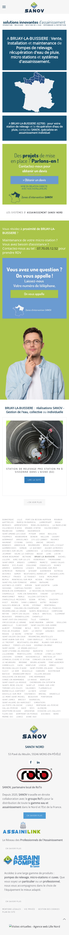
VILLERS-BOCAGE (42, 674)
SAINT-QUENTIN (42, 585)
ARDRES (6, 568)
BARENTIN (38, 651)
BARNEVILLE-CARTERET (13, 691)
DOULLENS (62, 622)
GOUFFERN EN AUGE (11, 711)
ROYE (37, 628)
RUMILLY (6, 577)
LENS (48, 554)
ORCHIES (51, 542)
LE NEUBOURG (9, 662)
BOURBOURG (34, 545)
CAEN (20, 665)
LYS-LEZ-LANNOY (39, 539)
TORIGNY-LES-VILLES (12, 688)
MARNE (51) (7, 717)
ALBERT (6, 628)
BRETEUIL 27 (49, 657)
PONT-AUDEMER (56, 662)
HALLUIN (45, 537)
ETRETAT (29, 634)
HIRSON (28, 585)
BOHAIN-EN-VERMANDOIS (14, 591)
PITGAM (32, 534)
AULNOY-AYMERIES (54, 548)
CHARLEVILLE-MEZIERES (14, 599)
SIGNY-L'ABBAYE (29, 602)
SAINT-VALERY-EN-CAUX (14, 636)
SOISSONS (6, 588)
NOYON (5, 614)
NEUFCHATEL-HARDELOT (35, 574)
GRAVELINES (22, 539)
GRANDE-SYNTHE (33, 528)
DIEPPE (61, 631)
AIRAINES (50, 631)
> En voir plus (34, 502)
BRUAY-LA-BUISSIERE (45, 557)
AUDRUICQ (18, 568)
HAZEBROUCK (34, 531)
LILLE (19, 519)
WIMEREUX (7, 571)
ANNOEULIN (19, 545)
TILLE (33, 619)
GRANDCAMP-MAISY (22, 674)
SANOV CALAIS (58, 562)
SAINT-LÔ (30, 685)
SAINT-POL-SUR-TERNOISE (14, 582)
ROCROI (14, 602)
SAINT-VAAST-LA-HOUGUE (14, 682)
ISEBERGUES (39, 559)
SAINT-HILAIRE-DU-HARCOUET (16, 702)
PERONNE (17, 628)
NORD (56, 714)
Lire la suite (34, 480)
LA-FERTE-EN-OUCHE (12, 705)
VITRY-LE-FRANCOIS (51, 608)
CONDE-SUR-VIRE (46, 685)
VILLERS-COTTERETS (38, 597)
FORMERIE (44, 619)
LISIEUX (42, 665)
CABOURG (40, 671)
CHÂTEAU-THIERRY (23, 588)
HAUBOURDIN (21, 537)
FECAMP (40, 634)
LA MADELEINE (60, 525)
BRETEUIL (47, 614)
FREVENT (50, 579)
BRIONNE (23, 662)
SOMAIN (23, 548)
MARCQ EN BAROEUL (26, 522)
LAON (55, 585)
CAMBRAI (20, 531)
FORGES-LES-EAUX (22, 645)
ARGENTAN (29, 711)
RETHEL (42, 599)
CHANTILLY (38, 616)
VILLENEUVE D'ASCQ (12, 528)
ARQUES (21, 562)
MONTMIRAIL (50, 605)
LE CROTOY (37, 631)
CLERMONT (60, 614)
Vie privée (29, 909)
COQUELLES (45, 565)
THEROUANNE (54, 559)
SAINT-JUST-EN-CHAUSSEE (15, 619)
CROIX (42, 534)
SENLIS (36, 614)
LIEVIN (57, 554)
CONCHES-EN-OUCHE (42, 659)
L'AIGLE (29, 705)
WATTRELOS (8, 522)
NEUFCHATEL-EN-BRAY (28, 642)
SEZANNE (6, 608)
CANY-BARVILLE (35, 639)
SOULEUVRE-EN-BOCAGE (14, 677)
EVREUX (38, 654)
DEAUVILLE (27, 671)
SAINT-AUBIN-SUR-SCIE (13, 639)
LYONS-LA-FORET (54, 654)
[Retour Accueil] (34, 7)
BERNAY (59, 659)
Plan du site (8, 912)
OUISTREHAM (54, 671)
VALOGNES (31, 688)
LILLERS (6, 559)
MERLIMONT (52, 577)
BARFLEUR (45, 680)
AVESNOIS (45, 714)
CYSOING (19, 542)
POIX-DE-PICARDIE (11, 631)
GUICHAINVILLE (33, 657)
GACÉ (23, 708)
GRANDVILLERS (22, 616)
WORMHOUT (7, 539)
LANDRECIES (32, 551)
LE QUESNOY (36, 548)
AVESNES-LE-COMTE (12, 585)
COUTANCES (30, 694)
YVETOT (49, 651)
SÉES (32, 708)
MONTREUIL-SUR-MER (22, 579)
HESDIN (38, 579)
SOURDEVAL (34, 699)
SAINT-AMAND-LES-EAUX (14, 534)
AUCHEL (62, 557)
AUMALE (6, 645)
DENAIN (34, 537)
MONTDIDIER (48, 628)
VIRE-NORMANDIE (37, 677)
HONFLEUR (31, 665)
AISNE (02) (31, 717)
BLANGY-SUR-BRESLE (52, 642)
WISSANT (33, 571)
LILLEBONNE (8, 654)
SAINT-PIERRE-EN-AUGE (41, 668)
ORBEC (52, 665)
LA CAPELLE (57, 594)
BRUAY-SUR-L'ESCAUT (53, 545)
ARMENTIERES (21, 525)
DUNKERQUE (8, 519)
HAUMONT (6, 542)
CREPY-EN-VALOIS (21, 614)
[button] (4, 7)
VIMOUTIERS (39, 702)
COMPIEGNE (57, 611)
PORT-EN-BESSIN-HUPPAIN (38, 519)
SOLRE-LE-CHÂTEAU (24, 554)
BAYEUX (6, 674)
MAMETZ (44, 562)
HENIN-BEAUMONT (10, 557)
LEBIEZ (19, 717)
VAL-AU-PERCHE (10, 708)
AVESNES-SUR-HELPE (12, 551)
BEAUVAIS (7, 616)
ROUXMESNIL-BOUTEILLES (41, 636)
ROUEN (5, 634)
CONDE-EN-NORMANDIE (13, 680)
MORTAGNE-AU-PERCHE (47, 705)
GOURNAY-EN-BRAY (43, 645)
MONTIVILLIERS (24, 654)
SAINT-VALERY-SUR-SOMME (44, 625)
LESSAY (43, 691)
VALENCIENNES (51, 528)
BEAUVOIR (33, 697)
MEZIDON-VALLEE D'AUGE (14, 668)
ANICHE (39, 542)
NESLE (28, 628)
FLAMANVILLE (45, 688)
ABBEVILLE (7, 625)
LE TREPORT (8, 642)
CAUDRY (56, 537)
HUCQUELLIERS (57, 574)
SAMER (17, 574)
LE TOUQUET (30, 577)
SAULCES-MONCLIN (11, 605)
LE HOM (15, 671)
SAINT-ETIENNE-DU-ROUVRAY (16, 651)
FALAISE (60, 668)
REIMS (26, 605)
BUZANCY (54, 602)
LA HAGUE (32, 680)
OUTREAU (58, 571)
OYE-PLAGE (17, 565)
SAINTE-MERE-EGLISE (12, 685)
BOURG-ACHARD (38, 662)
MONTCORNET (8, 597)
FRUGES (17, 577)
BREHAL (42, 694)
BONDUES (6, 545)
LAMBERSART (45, 522)
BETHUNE (27, 557)
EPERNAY (36, 605)
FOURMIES (7, 537)
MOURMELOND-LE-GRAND (14, 611)
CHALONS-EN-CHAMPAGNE (26, 608)
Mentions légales (11, 909)
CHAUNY (44, 594)
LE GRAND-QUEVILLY (28, 648)
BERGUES (6, 525)
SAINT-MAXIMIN (36, 622)
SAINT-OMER (8, 562)
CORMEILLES (8, 665)
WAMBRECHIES (9, 548)
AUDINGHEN (45, 571)
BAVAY (40, 554)
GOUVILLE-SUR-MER (11, 694)
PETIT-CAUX (51, 639)
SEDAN (32, 599)
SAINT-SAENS (8, 648)
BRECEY (22, 699)
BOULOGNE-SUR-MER (47, 568)
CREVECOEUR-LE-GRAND (14, 622)
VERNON (19, 657)
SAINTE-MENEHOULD (39, 611)
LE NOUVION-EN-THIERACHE (42, 591)
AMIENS (50, 622)
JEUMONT (6, 554)
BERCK (5, 579)
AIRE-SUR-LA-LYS (21, 559)
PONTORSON (46, 697)
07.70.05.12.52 (47, 248)
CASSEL (29, 542)
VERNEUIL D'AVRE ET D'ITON (16, 659)
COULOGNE (31, 565)
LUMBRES (32, 562)
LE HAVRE (17, 634)
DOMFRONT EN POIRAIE (27, 714)
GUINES (57, 565)
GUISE (38, 588)
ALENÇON (42, 708)
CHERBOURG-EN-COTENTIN (42, 682)
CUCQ (41, 577)
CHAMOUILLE (8, 594)
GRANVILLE (55, 694)
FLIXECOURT (22, 625)
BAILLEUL (52, 534)
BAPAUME (44, 582)
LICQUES (30, 568)
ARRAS (33, 582)
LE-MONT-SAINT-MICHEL (13, 697)
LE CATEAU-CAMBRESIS (52, 551)
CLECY (5, 671)
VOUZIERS (53, 599)
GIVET (5, 602)
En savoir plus (34, 815)
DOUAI (58, 522)
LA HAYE (32, 691)
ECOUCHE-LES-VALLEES (49, 711)
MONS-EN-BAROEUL (40, 525)
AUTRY (43, 602)
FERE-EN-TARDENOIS (27, 594)
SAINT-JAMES (8, 699)
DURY (26, 631)
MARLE (21, 597)
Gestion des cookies (49, 909)
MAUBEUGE (7, 531)
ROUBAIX (58, 519)
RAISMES (55, 539)
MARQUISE (20, 571)
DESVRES (6, 574)
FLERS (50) (7, 714)
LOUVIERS (7, 657)
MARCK (5, 565)
